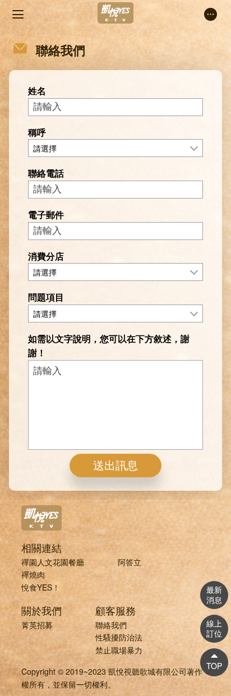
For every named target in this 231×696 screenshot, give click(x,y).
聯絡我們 (111, 624)
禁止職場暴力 (118, 650)
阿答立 (129, 562)
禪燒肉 (33, 574)
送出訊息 (115, 465)
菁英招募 (37, 624)
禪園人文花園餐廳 (52, 562)
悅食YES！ (40, 587)
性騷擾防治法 (118, 637)
